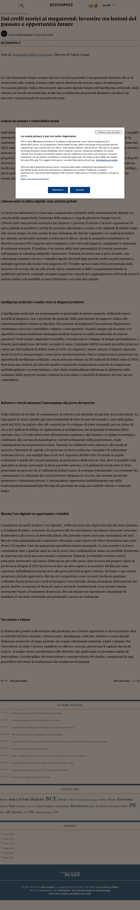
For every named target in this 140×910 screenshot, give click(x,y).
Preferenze (58, 190)
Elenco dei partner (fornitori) (35, 179)
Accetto (80, 190)
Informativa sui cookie (107, 160)
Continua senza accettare (108, 132)
